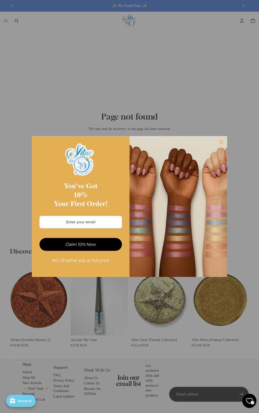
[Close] (221, 142)
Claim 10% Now (81, 244)
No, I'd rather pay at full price (80, 260)
